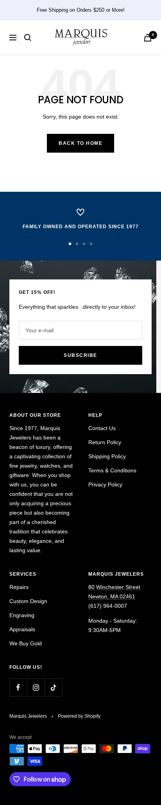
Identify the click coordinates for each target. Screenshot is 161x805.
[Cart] (148, 37)
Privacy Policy (105, 484)
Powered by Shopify (79, 716)
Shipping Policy (107, 456)
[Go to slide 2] (77, 244)
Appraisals (22, 629)
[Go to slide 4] (91, 244)
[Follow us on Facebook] (18, 687)
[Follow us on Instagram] (36, 687)
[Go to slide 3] (84, 244)
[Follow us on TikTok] (53, 687)
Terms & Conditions (112, 470)
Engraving (21, 615)
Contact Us (102, 428)
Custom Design (28, 601)
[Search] (27, 37)
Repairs (19, 587)
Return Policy (104, 442)
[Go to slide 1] (70, 244)
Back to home (80, 143)
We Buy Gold (25, 643)
